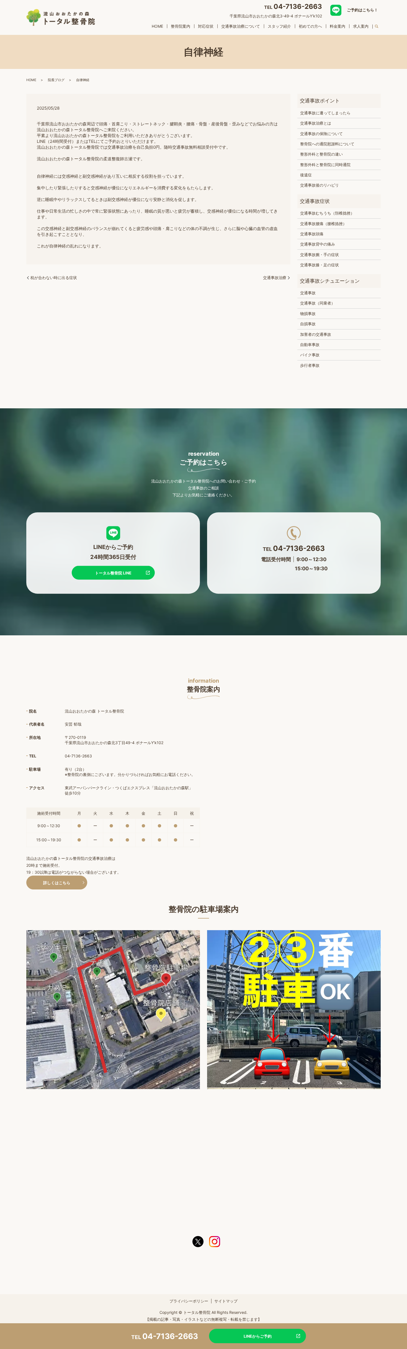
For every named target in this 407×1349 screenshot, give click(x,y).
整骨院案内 (180, 26)
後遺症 (306, 174)
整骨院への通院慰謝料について (327, 143)
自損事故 (308, 323)
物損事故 (308, 313)
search (376, 26)
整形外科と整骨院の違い (321, 154)
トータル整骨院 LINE (113, 572)
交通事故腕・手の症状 (319, 254)
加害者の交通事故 (315, 334)
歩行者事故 (310, 365)
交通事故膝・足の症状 (319, 264)
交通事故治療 (274, 277)
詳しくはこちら (56, 882)
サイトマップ (226, 1301)
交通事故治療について (240, 26)
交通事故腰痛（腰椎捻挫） (323, 223)
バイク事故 (310, 354)
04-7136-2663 (298, 6)
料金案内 (337, 26)
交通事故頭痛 (311, 233)
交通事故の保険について (321, 133)
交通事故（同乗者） (317, 303)
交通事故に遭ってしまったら (325, 112)
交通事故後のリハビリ (319, 185)
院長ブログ (56, 80)
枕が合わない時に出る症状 (53, 277)
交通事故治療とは (315, 123)
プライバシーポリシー (188, 1301)
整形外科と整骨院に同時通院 (325, 164)
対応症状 (205, 26)
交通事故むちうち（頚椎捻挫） (327, 213)
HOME (157, 26)
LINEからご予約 (258, 1336)
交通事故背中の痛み (317, 244)
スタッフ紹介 (279, 26)
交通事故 (308, 292)
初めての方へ (310, 26)
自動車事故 (310, 344)
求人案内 (361, 26)
